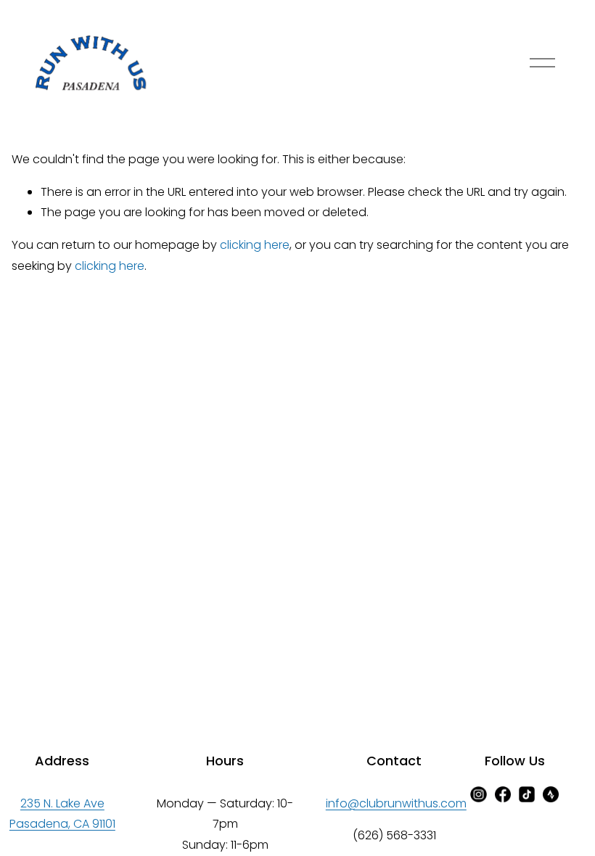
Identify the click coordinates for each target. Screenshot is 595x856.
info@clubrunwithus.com (396, 803)
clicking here (255, 244)
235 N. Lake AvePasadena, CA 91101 (62, 814)
